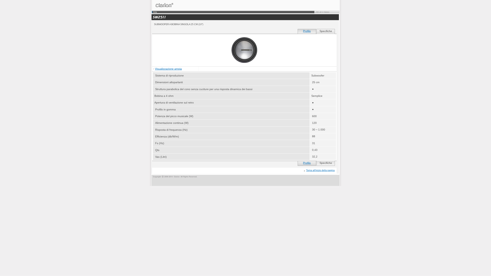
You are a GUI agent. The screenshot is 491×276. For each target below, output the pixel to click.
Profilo (307, 31)
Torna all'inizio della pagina (320, 170)
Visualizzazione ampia (168, 68)
